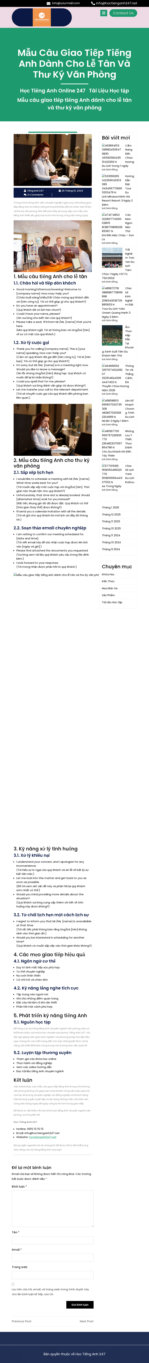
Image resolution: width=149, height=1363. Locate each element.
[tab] (103, 13)
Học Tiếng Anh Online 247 (52, 90)
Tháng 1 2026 (110, 507)
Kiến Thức (108, 581)
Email (17, 1250)
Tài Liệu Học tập (109, 90)
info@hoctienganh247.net (116, 3)
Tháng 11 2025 (111, 521)
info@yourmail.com (66, 3)
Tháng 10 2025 (111, 528)
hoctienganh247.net (43, 1137)
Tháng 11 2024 (111, 535)
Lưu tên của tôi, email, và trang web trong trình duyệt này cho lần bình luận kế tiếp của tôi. (50, 1291)
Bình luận (19, 1186)
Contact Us (123, 13)
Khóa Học (108, 574)
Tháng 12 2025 (111, 514)
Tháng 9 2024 (111, 549)
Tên (15, 1232)
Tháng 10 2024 (111, 542)
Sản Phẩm (108, 595)
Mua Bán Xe (110, 588)
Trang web (19, 1267)
